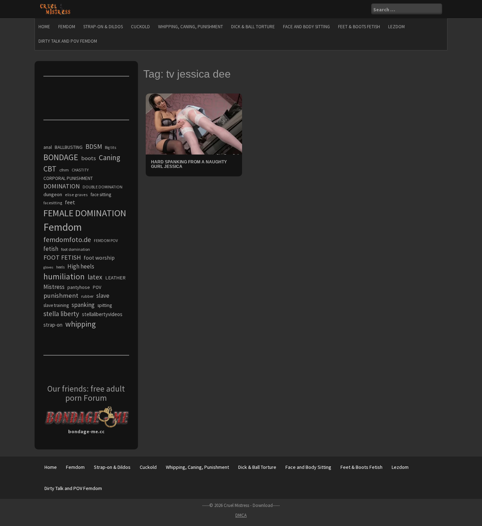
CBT (49, 169)
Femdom (66, 27)
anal (47, 147)
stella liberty (61, 313)
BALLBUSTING (69, 147)
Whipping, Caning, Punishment (190, 27)
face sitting (101, 195)
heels (60, 267)
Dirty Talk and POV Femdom (67, 41)
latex (95, 277)
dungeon (52, 194)
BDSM (93, 146)
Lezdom (396, 27)
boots (88, 158)
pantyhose (78, 287)
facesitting (52, 202)
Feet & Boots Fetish (359, 27)
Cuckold (140, 27)
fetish (50, 249)
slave (102, 296)
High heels (80, 266)
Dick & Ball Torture (253, 27)
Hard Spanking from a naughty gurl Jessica (189, 164)
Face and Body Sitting (306, 27)
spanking (83, 305)
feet (70, 202)
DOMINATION (61, 186)
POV (97, 287)
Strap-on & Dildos (103, 27)
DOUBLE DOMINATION (102, 187)
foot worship (99, 257)
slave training (56, 305)
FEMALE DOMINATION (84, 213)
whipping (80, 324)
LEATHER (115, 277)
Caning (109, 157)
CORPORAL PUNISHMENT (68, 178)
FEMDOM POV (106, 240)
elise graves (76, 194)
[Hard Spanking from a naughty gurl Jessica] (194, 123)
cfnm (64, 170)
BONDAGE (60, 157)
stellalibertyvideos (102, 314)
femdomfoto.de (67, 239)
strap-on (52, 324)
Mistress (54, 287)
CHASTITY (80, 170)
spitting (104, 305)
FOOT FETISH (62, 257)
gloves (48, 267)
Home (44, 27)
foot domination (75, 249)
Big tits (110, 147)
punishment (60, 295)
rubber (87, 296)
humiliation (64, 276)
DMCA (241, 515)
